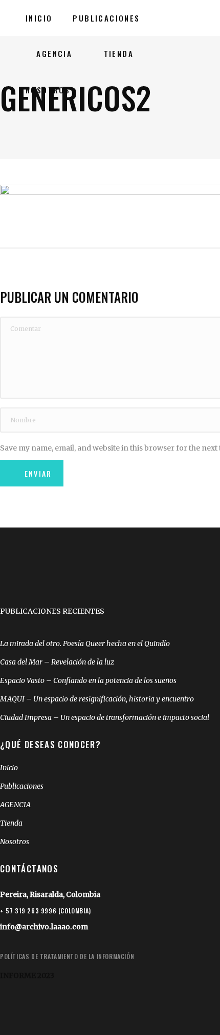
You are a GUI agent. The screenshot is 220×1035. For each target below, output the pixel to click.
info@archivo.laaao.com (44, 926)
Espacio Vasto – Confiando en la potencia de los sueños (88, 680)
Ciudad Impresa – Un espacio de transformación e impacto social (104, 717)
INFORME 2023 (27, 975)
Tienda (11, 823)
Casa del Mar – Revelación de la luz (57, 662)
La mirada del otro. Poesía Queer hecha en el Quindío (85, 643)
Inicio (9, 767)
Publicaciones (21, 786)
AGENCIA (15, 804)
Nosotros (14, 841)
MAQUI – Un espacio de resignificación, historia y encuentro (97, 699)
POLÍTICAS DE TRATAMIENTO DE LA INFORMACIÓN (67, 956)
